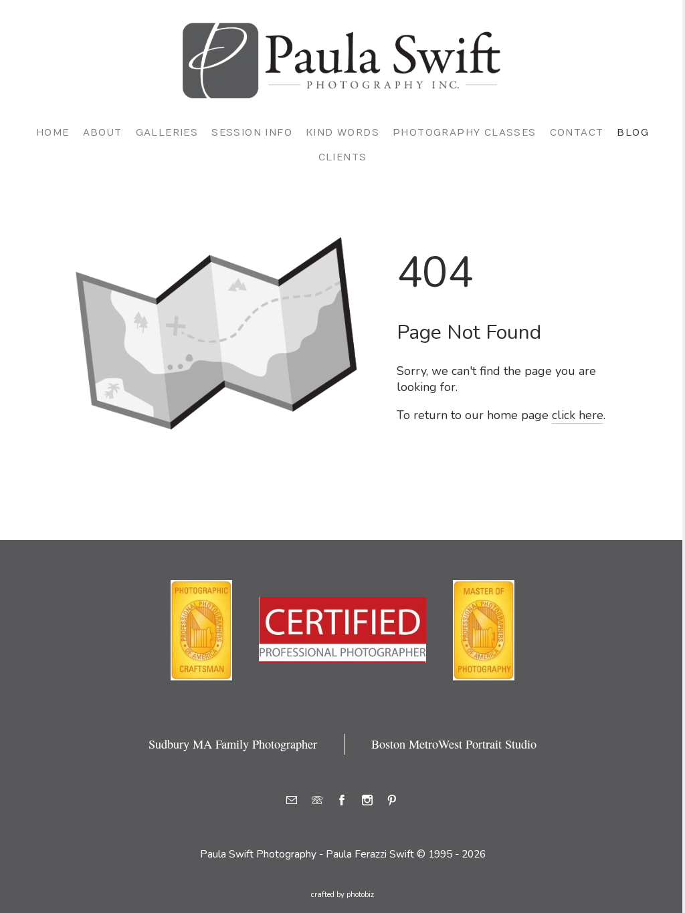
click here (577, 415)
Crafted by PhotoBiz (342, 895)
